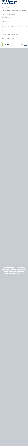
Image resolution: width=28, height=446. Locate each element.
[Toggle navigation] (25, 45)
